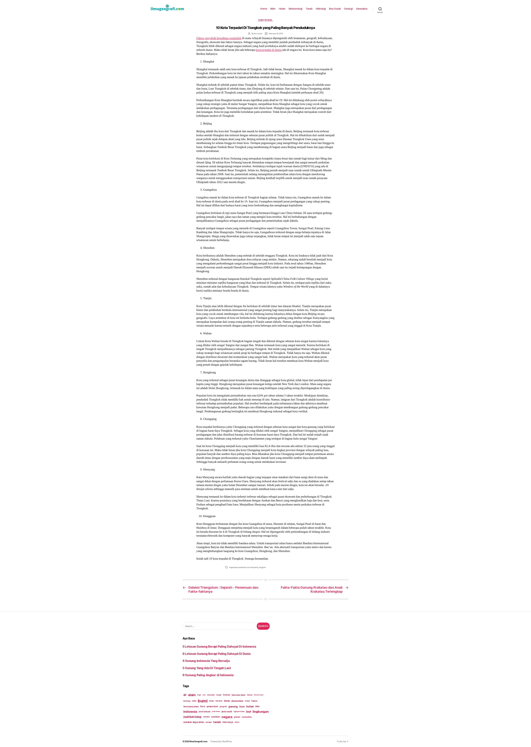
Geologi (348, 8)
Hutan (282, 8)
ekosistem (237, 701)
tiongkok (262, 567)
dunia (227, 701)
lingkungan (261, 711)
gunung (233, 706)
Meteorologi (295, 8)
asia (204, 695)
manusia (206, 717)
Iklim (272, 8)
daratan (218, 701)
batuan (226, 695)
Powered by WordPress (221, 741)
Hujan (242, 706)
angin (199, 695)
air (185, 694)
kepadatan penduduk (237, 567)
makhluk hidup (192, 716)
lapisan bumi (239, 711)
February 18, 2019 (276, 34)
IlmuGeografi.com (198, 741)
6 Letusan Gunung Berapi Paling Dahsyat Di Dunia (216, 653)
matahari (215, 717)
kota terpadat (252, 567)
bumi (203, 700)
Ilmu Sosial (335, 8)
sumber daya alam (193, 722)
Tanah (309, 8)
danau (211, 701)
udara (237, 722)
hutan (250, 706)
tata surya (227, 722)
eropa (247, 701)
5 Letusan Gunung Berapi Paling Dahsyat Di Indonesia (219, 646)
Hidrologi (321, 8)
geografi (223, 706)
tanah (217, 722)
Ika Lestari (258, 34)
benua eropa (258, 695)
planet (237, 717)
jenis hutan (216, 711)
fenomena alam (191, 706)
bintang (186, 701)
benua (250, 695)
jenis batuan (204, 711)
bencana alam (239, 695)
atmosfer (211, 695)
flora (202, 706)
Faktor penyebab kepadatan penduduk (218, 38)
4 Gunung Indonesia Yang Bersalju (206, 661)
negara (227, 717)
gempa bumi (212, 706)
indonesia (190, 711)
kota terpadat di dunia (269, 50)
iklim (257, 706)
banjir (218, 695)
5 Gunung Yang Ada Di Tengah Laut (207, 668)
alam (192, 695)
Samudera (361, 8)
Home (263, 8)
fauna (254, 701)
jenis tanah (227, 711)
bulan (194, 701)
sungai (208, 722)
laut (248, 711)
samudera (247, 717)
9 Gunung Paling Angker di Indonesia (208, 675)
